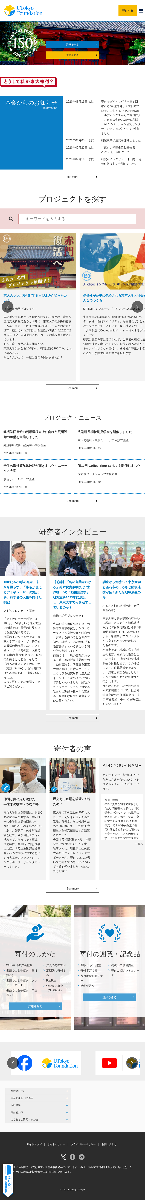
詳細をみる (72, 44)
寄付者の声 (17, 1112)
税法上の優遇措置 (122, 965)
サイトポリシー (56, 1144)
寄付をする (72, 55)
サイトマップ (34, 1144)
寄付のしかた (18, 1091)
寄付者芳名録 (88, 970)
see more (72, 176)
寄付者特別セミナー (91, 978)
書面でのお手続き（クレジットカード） (21, 983)
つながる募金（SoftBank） (54, 988)
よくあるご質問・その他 (24, 1119)
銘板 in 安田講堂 (90, 965)
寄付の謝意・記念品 (22, 1098)
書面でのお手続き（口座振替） (21, 992)
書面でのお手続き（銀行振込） (21, 973)
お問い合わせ (109, 1144)
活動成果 (16, 1105)
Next (137, 307)
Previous (7, 307)
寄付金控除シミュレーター (125, 973)
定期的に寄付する (56, 973)
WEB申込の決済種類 (19, 965)
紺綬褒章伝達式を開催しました (121, 140)
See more (72, 388)
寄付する (127, 10)
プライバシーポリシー (83, 1144)
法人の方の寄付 (56, 965)
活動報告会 (87, 985)
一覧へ (139, 843)
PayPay (51, 980)
